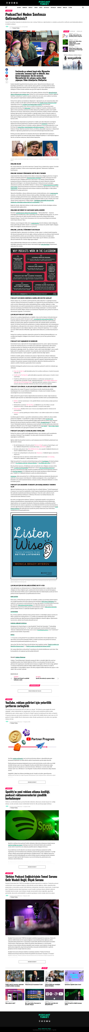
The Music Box (24, 375)
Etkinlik (35, 7)
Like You (22, 371)
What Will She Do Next (33, 449)
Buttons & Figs (38, 445)
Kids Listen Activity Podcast (25, 605)
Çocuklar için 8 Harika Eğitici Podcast (32, 104)
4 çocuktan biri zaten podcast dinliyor (43, 319)
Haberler (30, 7)
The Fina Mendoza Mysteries (46, 467)
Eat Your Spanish (17, 471)
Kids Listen (27, 108)
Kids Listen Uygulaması (48, 601)
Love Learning (50, 456)
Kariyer (40, 7)
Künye (39, 1028)
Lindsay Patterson (20, 657)
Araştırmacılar (54, 193)
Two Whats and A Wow (44, 463)
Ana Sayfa (19, 7)
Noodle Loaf (17, 375)
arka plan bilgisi (45, 244)
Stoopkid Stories (45, 422)
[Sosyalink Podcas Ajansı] (72, 69)
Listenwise (44, 123)
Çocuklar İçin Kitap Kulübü (21, 467)
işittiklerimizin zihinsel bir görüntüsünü (26, 213)
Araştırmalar (14, 188)
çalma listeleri (42, 446)
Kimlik (45, 426)
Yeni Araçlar (53, 7)
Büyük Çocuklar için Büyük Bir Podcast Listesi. (38, 646)
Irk (42, 426)
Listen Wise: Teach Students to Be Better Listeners (31, 127)
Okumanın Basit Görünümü (34, 177)
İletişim (70, 7)
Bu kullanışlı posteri (42, 629)
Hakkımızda (24, 7)
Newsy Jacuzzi (17, 408)
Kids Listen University (50, 607)
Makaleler (65, 7)
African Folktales (32, 463)
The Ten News (30, 404)
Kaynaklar (59, 7)
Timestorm (39, 453)
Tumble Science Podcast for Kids (48, 102)
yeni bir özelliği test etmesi (15, 845)
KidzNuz (16, 401)
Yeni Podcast (46, 7)
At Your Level (49, 418)
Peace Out (16, 371)
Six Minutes (45, 461)
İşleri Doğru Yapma (54, 426)
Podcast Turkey (15, 28)
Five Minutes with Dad (21, 463)
